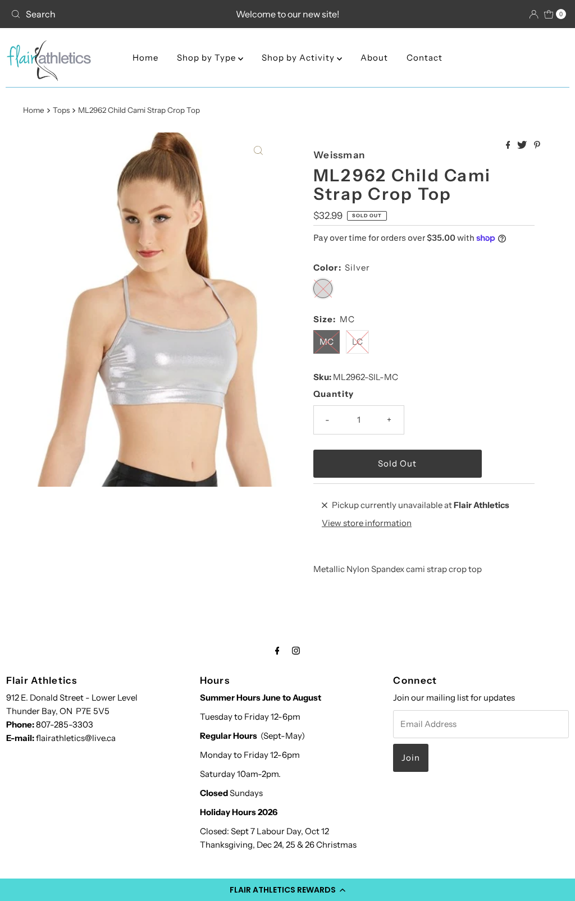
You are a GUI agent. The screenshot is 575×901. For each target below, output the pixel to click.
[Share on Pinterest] (537, 145)
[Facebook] (277, 650)
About (374, 57)
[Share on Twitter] (522, 145)
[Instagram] (296, 650)
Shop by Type (207, 57)
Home (145, 57)
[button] (287, 890)
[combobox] (97, 14)
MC (327, 341)
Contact (424, 57)
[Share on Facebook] (509, 145)
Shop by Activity (299, 57)
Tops (61, 110)
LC (357, 341)
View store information (367, 523)
